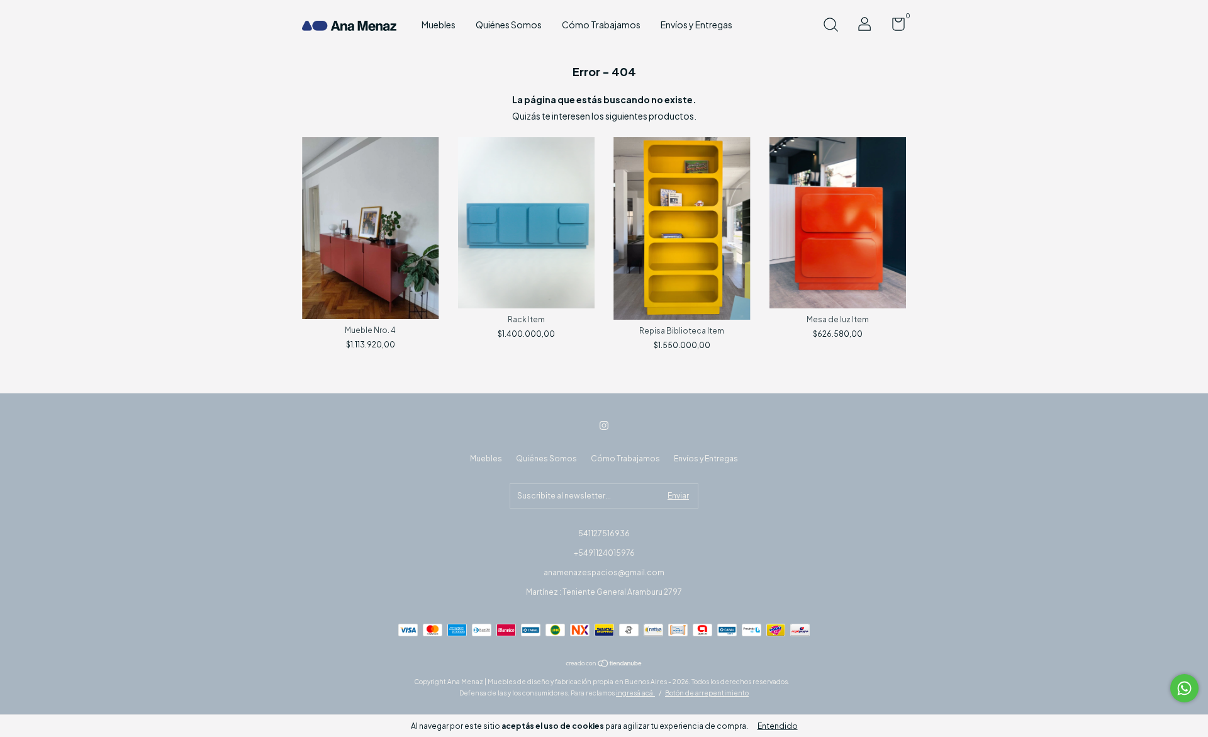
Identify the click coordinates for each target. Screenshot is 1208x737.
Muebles (439, 24)
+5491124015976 (604, 553)
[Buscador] (830, 26)
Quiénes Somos (509, 24)
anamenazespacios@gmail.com (604, 572)
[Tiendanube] (604, 664)
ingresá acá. (635, 693)
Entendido (778, 726)
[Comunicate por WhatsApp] (1184, 688)
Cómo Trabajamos (601, 24)
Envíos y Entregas (696, 24)
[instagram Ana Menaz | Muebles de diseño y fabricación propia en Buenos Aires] (604, 425)
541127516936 (604, 533)
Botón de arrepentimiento (707, 693)
